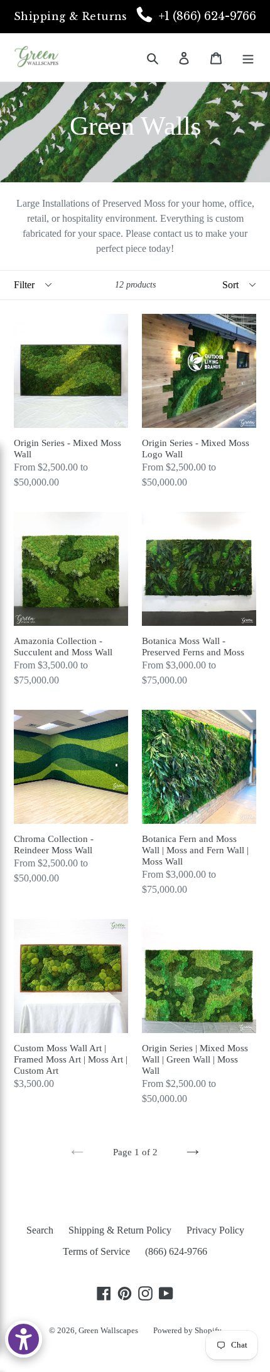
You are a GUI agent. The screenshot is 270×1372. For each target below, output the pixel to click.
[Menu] (248, 57)
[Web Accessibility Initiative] (23, 1339)
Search (39, 1230)
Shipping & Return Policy (119, 1230)
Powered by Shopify (187, 1330)
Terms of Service (96, 1251)
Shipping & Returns (70, 16)
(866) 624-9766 (176, 1251)
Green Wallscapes (108, 1330)
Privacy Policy (215, 1230)
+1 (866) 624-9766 (207, 16)
